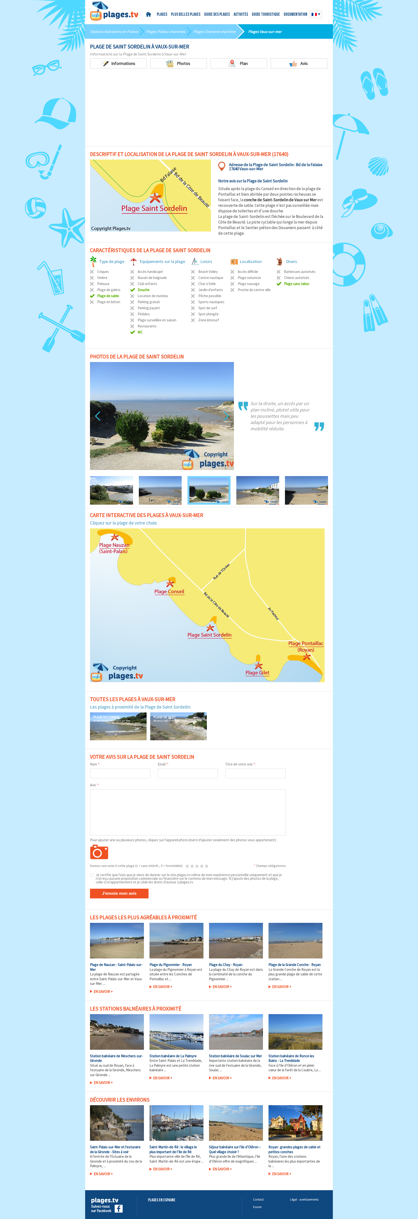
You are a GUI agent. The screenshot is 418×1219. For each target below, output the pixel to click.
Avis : (94, 785)
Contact (258, 1199)
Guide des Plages (217, 15)
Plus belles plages (185, 15)
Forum (257, 1207)
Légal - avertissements (304, 1199)
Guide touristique (266, 15)
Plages (162, 15)
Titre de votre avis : (240, 764)
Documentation (295, 15)
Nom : (95, 764)
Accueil (149, 14)
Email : (163, 764)
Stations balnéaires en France (114, 31)
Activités (241, 15)
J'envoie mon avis (119, 893)
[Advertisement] (209, 105)
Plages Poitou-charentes (166, 31)
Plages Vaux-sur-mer (265, 31)
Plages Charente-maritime (214, 31)
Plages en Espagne (161, 1200)
